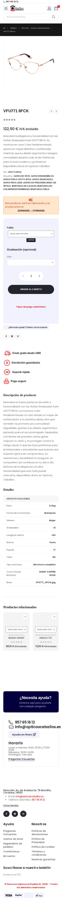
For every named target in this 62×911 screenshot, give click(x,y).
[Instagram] (18, 336)
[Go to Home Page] (4, 28)
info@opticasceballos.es (30, 796)
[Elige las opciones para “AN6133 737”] (54, 616)
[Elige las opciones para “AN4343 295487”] (24, 616)
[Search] (54, 17)
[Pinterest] (12, 336)
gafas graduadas (42, 179)
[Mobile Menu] (6, 8)
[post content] (16, 619)
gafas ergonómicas (42, 176)
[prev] (51, 111)
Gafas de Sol (13, 635)
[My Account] (49, 8)
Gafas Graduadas (42, 635)
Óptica (21, 635)
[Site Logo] (17, 8)
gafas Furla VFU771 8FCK (17, 179)
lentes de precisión (34, 183)
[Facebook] (6, 336)
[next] (56, 111)
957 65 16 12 (38, 799)
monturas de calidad (24, 186)
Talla (10, 227)
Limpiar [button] (31, 240)
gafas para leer (12, 183)
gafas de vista (22, 176)
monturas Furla (39, 189)
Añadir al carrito (31, 289)
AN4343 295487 (16, 638)
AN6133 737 (45, 638)
